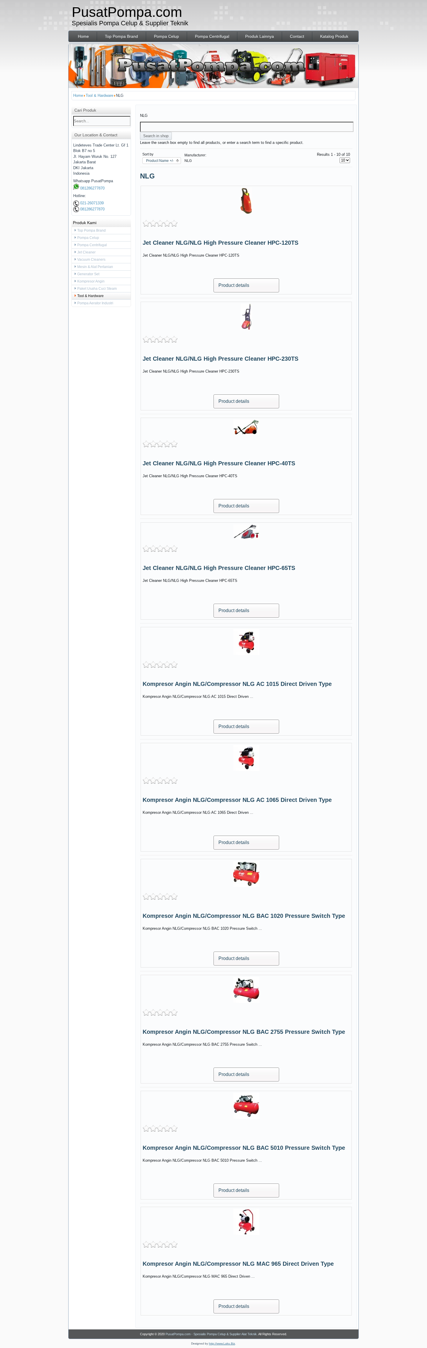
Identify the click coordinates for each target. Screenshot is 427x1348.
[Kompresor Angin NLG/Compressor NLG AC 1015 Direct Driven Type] (246, 654)
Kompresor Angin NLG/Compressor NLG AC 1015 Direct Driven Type (237, 684)
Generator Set (88, 274)
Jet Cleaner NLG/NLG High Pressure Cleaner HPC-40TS (219, 463)
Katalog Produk (334, 36)
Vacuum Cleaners (91, 260)
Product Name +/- (160, 161)
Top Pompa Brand (121, 36)
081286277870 (92, 188)
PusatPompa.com (127, 12)
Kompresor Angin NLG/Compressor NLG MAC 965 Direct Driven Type (238, 1264)
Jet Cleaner (86, 252)
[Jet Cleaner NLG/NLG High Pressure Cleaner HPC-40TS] (246, 433)
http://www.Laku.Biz (222, 1343)
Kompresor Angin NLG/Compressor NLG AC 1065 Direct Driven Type (237, 800)
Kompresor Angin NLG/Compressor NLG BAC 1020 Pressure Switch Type (244, 916)
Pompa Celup (166, 36)
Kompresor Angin (91, 281)
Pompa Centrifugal (212, 36)
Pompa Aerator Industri (95, 303)
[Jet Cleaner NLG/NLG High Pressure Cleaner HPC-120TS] (246, 212)
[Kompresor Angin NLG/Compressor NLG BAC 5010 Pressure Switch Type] (246, 1117)
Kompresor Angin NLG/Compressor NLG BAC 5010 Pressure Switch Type (244, 1148)
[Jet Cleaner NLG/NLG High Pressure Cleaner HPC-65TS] (246, 538)
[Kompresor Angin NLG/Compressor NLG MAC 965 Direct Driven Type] (246, 1233)
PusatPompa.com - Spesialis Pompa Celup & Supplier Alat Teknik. (212, 1334)
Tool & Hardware (90, 296)
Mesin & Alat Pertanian (95, 267)
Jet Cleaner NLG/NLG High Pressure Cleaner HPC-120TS (220, 242)
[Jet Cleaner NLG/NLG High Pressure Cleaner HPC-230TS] (246, 328)
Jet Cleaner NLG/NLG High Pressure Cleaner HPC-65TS (219, 568)
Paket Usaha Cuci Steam (97, 289)
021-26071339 (91, 203)
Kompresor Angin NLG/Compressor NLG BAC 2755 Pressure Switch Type (244, 1032)
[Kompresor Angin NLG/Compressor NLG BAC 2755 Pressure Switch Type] (246, 1002)
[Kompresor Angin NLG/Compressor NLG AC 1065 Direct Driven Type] (246, 770)
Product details (233, 285)
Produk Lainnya (259, 36)
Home (83, 36)
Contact (297, 36)
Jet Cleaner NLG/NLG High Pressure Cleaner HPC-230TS (220, 358)
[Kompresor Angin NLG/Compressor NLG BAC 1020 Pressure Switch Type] (246, 886)
